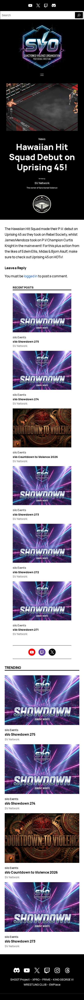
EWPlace (54, 984)
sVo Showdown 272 (26, 572)
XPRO (36, 979)
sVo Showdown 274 (26, 399)
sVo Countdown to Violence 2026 (35, 457)
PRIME (46, 979)
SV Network (42, 183)
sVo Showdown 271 (25, 629)
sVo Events (19, 337)
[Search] (79, 15)
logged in (31, 276)
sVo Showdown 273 (26, 514)
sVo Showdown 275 (26, 341)
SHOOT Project (20, 979)
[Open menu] (42, 74)
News (42, 139)
